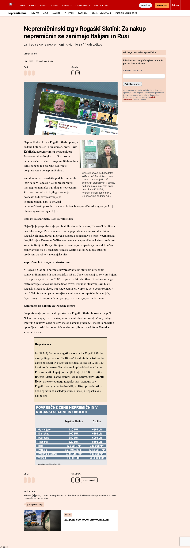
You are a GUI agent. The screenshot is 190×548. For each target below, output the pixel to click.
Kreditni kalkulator (126, 13)
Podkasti (67, 5)
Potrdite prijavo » (132, 84)
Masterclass (101, 5)
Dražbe (35, 13)
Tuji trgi (69, 13)
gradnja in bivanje (35, 504)
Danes (32, 5)
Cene (45, 13)
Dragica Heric (30, 54)
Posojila (83, 13)
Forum (54, 5)
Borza (43, 5)
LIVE (23, 5)
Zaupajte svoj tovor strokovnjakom (86, 519)
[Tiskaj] (72, 73)
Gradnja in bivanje (101, 13)
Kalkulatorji (83, 5)
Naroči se (145, 5)
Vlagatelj (162, 5)
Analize (56, 13)
